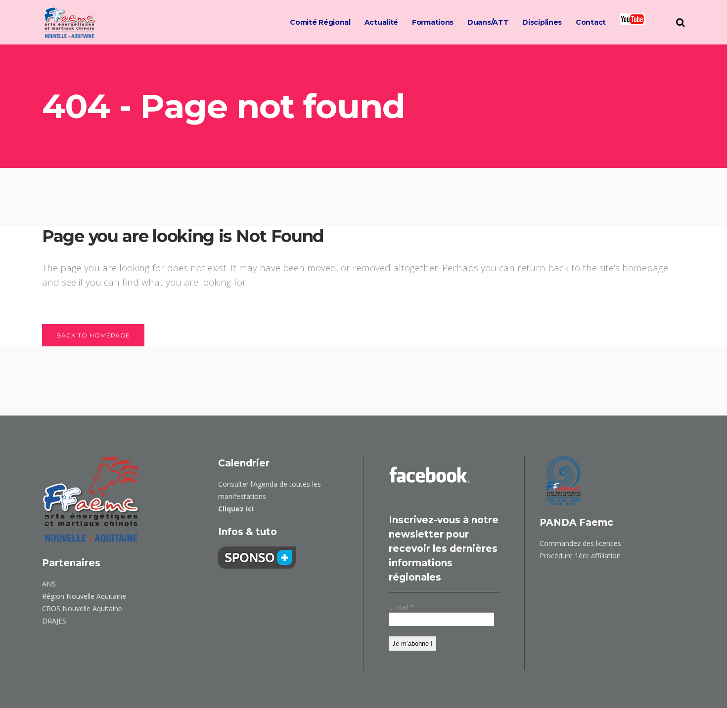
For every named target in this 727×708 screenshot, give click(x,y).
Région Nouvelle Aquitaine (84, 596)
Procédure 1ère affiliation (580, 555)
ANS (49, 583)
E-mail (401, 607)
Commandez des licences (580, 543)
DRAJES (54, 620)
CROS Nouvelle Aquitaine (82, 608)
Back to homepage (93, 335)
